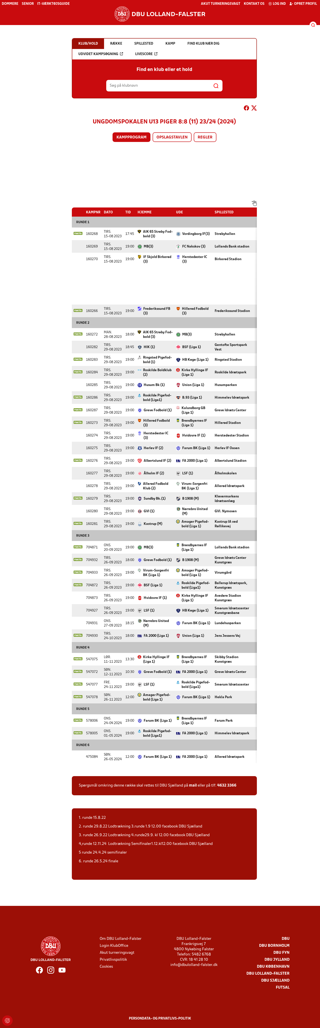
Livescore (144, 54)
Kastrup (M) (153, 524)
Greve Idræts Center (230, 410)
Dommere (10, 3)
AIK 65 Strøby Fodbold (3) (158, 234)
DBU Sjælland (275, 980)
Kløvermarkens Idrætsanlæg (227, 499)
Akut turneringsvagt (220, 3)
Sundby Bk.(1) (155, 498)
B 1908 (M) (190, 498)
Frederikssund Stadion (232, 311)
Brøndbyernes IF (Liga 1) (194, 423)
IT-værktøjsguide (53, 3)
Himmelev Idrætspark (232, 397)
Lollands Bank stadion (232, 246)
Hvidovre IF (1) (193, 435)
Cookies (106, 967)
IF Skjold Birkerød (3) (157, 259)
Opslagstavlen (172, 137)
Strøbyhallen (225, 234)
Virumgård (223, 572)
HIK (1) (149, 347)
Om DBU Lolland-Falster (120, 939)
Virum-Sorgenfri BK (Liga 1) (194, 486)
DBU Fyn (281, 953)
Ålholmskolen (226, 473)
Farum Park (224, 720)
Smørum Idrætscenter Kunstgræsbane (232, 611)
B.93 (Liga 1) (192, 397)
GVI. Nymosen (226, 511)
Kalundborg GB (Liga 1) (193, 410)
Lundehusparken (228, 623)
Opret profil (305, 3)
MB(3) (148, 246)
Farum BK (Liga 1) (196, 448)
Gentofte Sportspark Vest (231, 347)
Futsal (283, 987)
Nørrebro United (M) (195, 511)
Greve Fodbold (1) (158, 410)
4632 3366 (226, 785)
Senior (28, 3)
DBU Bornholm (274, 946)
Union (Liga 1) (193, 385)
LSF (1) (187, 473)
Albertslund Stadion (230, 460)
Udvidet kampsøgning (98, 54)
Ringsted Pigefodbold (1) (157, 360)
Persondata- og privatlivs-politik (160, 1018)
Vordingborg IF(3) (196, 234)
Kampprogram (131, 137)
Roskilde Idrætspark (230, 372)
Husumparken (226, 385)
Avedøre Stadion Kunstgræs (228, 598)
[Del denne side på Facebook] (246, 108)
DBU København (273, 967)
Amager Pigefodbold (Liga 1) (195, 524)
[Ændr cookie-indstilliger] (7, 1020)
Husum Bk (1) (154, 385)
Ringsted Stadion (228, 359)
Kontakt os (254, 3)
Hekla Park (223, 697)
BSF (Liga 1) (191, 347)
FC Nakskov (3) (193, 246)
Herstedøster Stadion (232, 435)
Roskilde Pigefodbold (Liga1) (157, 398)
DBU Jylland (277, 960)
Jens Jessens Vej (227, 635)
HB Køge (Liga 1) (195, 359)
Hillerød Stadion (228, 423)
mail (193, 785)
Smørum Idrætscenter (232, 684)
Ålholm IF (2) (154, 473)
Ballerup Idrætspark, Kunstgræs (231, 585)
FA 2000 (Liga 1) (194, 460)
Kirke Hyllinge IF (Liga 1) (195, 372)
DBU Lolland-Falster (268, 974)
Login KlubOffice (114, 946)
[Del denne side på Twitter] (254, 108)
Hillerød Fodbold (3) (195, 311)
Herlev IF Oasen (227, 448)
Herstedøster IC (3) (194, 259)
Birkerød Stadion (228, 259)
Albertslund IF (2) (157, 460)
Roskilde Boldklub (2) (157, 372)
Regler (205, 137)
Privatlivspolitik (113, 960)
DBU (286, 939)
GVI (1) (149, 511)
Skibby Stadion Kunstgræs (226, 659)
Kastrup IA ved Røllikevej (226, 524)
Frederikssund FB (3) (156, 311)
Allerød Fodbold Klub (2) (155, 486)
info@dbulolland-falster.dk (193, 965)
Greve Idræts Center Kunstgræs (230, 560)
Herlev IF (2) (153, 448)
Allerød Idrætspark (229, 486)
